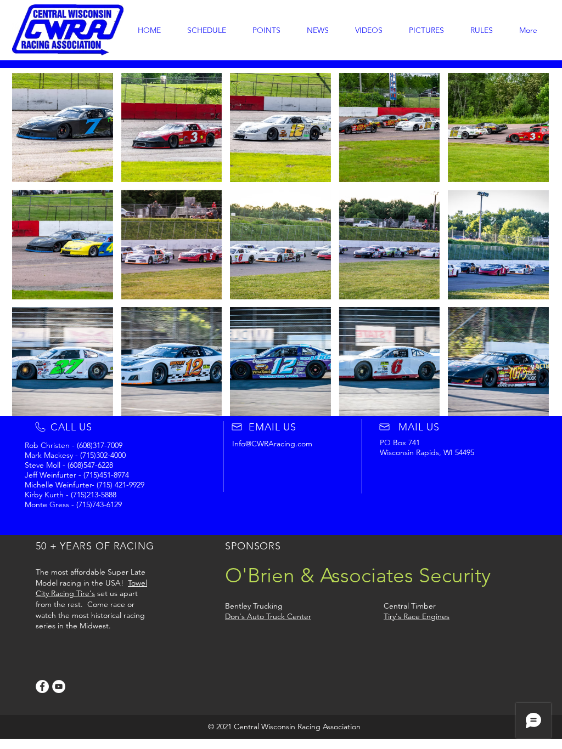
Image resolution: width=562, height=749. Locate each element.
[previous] (32, 250)
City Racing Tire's (65, 593)
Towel (137, 583)
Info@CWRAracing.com (272, 444)
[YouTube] (58, 686)
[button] (62, 127)
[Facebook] (42, 686)
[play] (525, 406)
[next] (529, 250)
